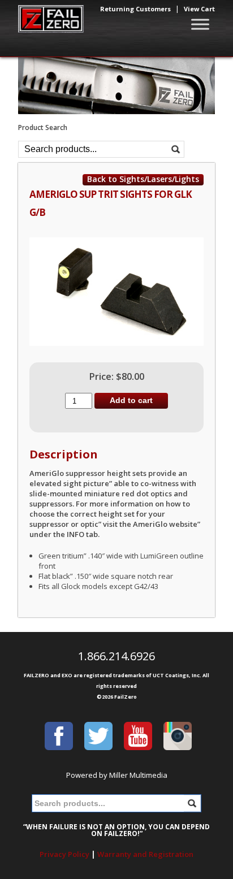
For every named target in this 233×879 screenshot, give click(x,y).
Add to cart (131, 400)
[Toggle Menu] (200, 24)
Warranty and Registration (145, 854)
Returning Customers (135, 9)
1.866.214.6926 (116, 656)
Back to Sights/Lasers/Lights (143, 179)
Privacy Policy (64, 854)
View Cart (199, 9)
